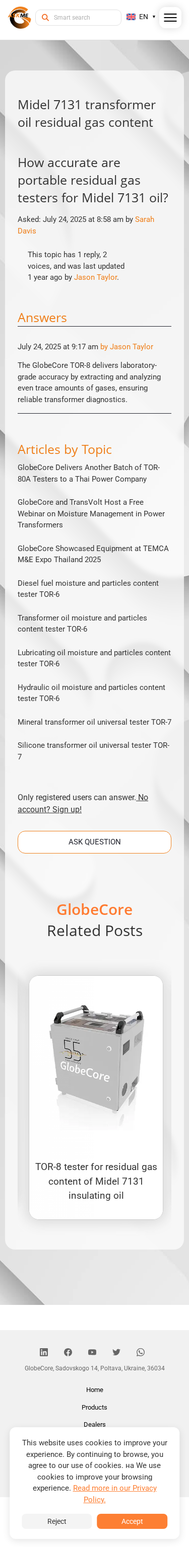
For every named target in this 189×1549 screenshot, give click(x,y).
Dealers (95, 1424)
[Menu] (170, 20)
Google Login (94, 594)
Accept (132, 1521)
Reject (57, 1521)
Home (94, 1389)
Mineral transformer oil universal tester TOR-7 (94, 722)
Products (94, 1407)
